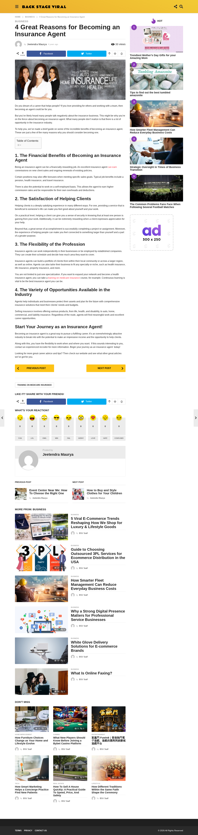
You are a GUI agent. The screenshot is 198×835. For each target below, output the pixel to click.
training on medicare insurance (64, 278)
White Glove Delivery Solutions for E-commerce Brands (94, 646)
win (56, 438)
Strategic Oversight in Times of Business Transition (155, 168)
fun (20, 438)
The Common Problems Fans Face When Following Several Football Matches (155, 205)
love (93, 438)
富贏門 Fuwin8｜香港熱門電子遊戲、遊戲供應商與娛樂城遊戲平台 (109, 740)
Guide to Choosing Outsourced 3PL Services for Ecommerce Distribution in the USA (98, 555)
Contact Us (41, 830)
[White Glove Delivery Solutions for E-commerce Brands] (41, 650)
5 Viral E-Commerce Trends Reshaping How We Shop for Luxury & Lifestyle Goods (96, 522)
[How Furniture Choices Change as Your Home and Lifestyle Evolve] (32, 719)
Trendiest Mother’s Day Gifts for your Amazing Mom (153, 56)
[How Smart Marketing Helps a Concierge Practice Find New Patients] (32, 768)
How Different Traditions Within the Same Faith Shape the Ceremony (107, 789)
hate (105, 438)
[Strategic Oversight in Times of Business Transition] (156, 151)
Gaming (56, 734)
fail (68, 438)
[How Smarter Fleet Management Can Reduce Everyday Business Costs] (41, 589)
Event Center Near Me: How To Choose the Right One (48, 492)
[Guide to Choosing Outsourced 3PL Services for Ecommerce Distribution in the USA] (41, 558)
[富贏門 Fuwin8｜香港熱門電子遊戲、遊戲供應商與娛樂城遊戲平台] (109, 719)
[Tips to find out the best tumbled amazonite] (156, 76)
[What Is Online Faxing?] (41, 681)
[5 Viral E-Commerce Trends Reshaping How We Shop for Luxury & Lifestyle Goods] (41, 527)
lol (32, 438)
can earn (112, 167)
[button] (17, 6)
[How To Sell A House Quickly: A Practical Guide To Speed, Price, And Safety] (70, 768)
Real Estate (58, 783)
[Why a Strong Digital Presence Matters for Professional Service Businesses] (41, 619)
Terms (18, 830)
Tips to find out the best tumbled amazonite (150, 94)
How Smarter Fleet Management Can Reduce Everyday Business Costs (93, 584)
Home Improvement (23, 734)
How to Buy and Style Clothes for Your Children (104, 492)
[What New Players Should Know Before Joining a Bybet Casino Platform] (70, 719)
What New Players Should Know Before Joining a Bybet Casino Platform (69, 740)
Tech (17, 783)
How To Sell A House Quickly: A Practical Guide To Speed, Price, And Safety (69, 791)
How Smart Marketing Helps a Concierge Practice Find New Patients (32, 789)
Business (21, 21)
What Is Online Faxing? (91, 673)
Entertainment (98, 734)
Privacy (28, 830)
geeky (81, 438)
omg (44, 438)
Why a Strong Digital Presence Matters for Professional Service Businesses (98, 615)
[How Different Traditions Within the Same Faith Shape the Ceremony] (109, 768)
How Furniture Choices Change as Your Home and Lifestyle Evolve (31, 740)
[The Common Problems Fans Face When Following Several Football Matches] (156, 188)
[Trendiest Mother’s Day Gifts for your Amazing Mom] (156, 39)
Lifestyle (96, 783)
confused (119, 438)
